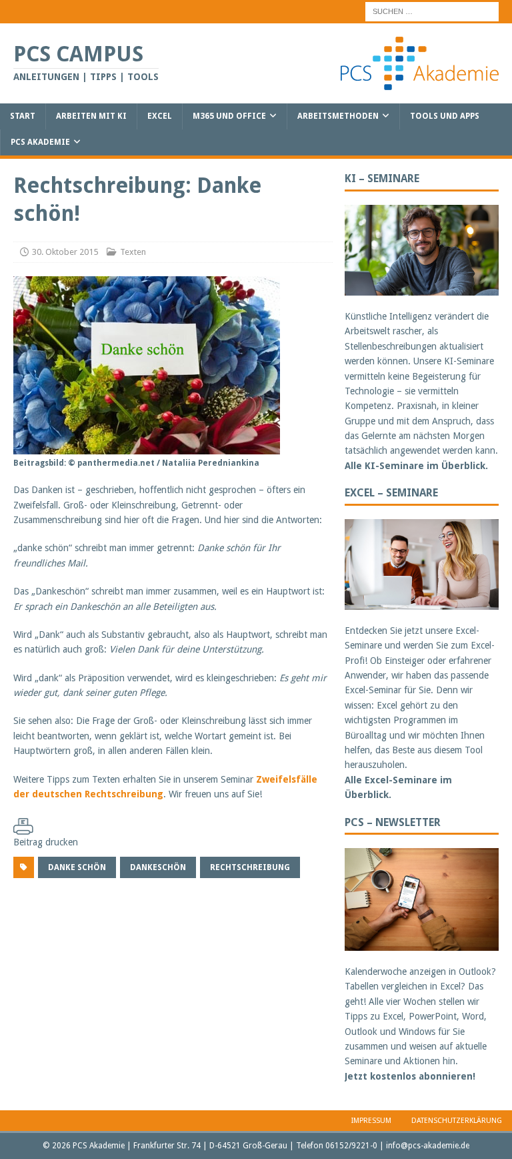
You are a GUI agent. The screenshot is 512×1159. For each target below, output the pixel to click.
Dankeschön (158, 867)
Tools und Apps (444, 116)
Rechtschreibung (250, 867)
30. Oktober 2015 (65, 252)
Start (22, 116)
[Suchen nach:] (432, 10)
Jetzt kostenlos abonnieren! (410, 1076)
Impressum (371, 1120)
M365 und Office (229, 116)
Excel (159, 116)
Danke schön (77, 867)
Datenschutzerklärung (456, 1120)
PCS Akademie (40, 142)
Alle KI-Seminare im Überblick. (416, 465)
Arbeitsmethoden (338, 116)
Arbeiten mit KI (91, 116)
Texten (133, 252)
